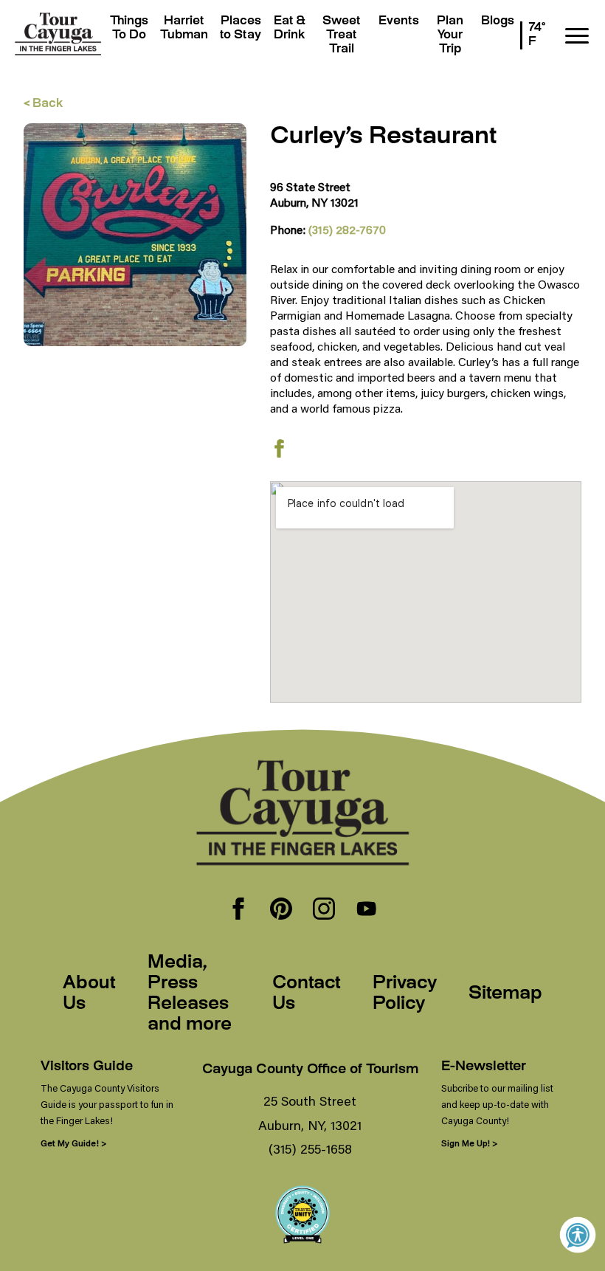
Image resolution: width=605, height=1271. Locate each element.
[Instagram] (324, 910)
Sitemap (505, 994)
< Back (43, 104)
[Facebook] (238, 910)
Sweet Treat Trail (341, 35)
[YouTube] (367, 910)
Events (398, 21)
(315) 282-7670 (347, 229)
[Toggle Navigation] (577, 36)
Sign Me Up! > (469, 1142)
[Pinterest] (281, 910)
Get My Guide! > (73, 1142)
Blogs (497, 21)
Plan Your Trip (450, 35)
